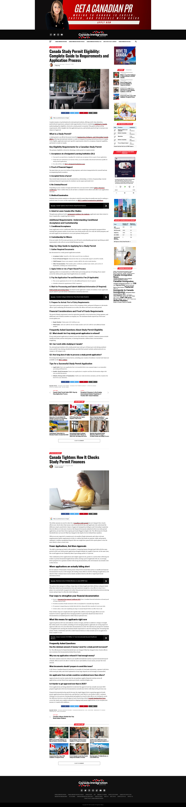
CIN (86, 710)
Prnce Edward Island (123, 143)
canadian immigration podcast (121, 283)
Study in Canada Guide (55, 387)
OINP (114, 297)
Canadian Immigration (78, 710)
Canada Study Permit (64, 385)
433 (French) (117, 230)
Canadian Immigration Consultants (85, 796)
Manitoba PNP (125, 296)
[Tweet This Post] (74, 113)
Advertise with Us (122, 796)
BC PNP (115, 272)
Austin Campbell (59, 467)
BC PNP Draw (120, 272)
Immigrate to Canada (99, 710)
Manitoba (120, 136)
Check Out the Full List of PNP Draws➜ (123, 146)
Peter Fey (57, 65)
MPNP (130, 296)
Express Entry (120, 285)
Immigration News (130, 292)
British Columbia (122, 133)
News (133, 296)
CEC (131, 283)
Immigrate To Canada (102, 794)
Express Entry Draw (130, 285)
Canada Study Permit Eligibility (79, 385)
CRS (114, 285)
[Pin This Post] (83, 113)
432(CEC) (116, 232)
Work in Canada (126, 302)
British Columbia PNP (117, 273)
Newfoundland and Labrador (122, 130)
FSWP (114, 288)
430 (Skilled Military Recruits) (117, 238)
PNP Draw (128, 297)
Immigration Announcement (61, 796)
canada (124, 273)
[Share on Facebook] (65, 113)
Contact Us (130, 796)
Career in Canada (98, 796)
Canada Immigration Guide (124, 41)
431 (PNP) (116, 235)
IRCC (124, 293)
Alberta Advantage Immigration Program (124, 271)
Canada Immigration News (61, 41)
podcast (120, 298)
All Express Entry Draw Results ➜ (122, 241)
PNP (122, 297)
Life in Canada (72, 796)
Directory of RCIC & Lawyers (109, 41)
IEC (117, 288)
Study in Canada (92, 385)
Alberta (114, 271)
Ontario (118, 297)
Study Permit (65, 387)
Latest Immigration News (119, 295)
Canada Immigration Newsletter (94, 41)
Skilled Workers (62, 711)
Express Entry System (118, 287)
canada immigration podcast (120, 279)
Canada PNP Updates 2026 (125, 794)
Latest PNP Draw (117, 296)
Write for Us (113, 796)
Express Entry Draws (113, 794)
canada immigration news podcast (122, 278)
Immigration (53, 711)
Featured (91, 710)
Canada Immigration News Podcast (77, 41)
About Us (106, 796)
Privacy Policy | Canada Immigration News (93, 798)
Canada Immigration (131, 273)
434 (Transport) (117, 228)
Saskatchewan (133, 299)
